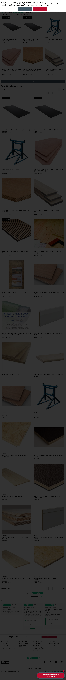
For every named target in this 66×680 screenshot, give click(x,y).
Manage (25, 9)
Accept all (40, 9)
